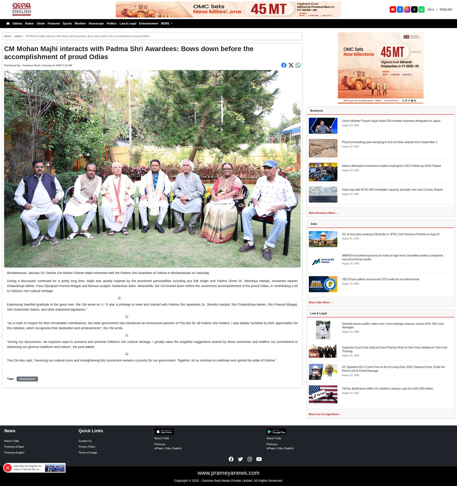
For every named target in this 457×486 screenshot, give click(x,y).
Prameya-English (14, 452)
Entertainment (148, 23)
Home (7, 36)
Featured (54, 23)
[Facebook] (400, 9)
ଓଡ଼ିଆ (430, 9)
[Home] (8, 23)
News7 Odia (11, 440)
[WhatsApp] (421, 9)
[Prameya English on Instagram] (250, 459)
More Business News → (324, 212)
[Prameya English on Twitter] (240, 459)
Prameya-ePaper (14, 446)
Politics (112, 23)
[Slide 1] (228, 11)
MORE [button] (165, 23)
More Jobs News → (321, 302)
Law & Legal (128, 23)
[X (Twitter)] (414, 9)
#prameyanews (27, 379)
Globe (41, 23)
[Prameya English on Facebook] (231, 459)
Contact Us (85, 440)
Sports (67, 23)
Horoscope (96, 23)
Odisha (17, 23)
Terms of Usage (88, 452)
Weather (80, 23)
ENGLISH (446, 9)
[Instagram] (407, 9)
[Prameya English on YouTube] (259, 459)
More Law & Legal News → (325, 414)
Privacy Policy (87, 446)
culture (18, 36)
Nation (29, 23)
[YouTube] (393, 9)
